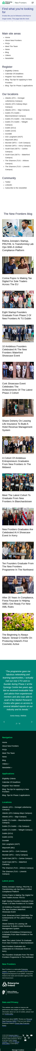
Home (7, 37)
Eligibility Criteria (11, 71)
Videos (8, 55)
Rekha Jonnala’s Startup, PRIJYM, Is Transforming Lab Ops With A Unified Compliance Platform (17, 889)
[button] (33, 3)
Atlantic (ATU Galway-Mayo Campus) (17, 813)
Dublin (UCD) (10, 131)
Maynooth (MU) (11, 140)
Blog (7, 52)
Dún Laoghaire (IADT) (14, 137)
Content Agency (14, 1043)
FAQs (7, 43)
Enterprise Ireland (13, 1035)
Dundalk (8, 134)
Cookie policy (9, 1014)
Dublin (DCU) (10, 128)
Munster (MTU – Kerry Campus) (18, 146)
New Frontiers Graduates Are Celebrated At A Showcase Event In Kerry (16, 948)
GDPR (16, 1019)
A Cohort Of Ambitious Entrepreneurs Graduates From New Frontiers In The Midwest (17, 934)
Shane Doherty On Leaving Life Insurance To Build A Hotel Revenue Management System (16, 926)
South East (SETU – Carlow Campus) (17, 858)
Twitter (7, 182)
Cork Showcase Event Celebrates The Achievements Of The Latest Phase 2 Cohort (17, 917)
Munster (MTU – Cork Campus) (17, 143)
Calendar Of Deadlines (14, 74)
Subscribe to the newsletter (16, 188)
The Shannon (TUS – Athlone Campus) (18, 868)
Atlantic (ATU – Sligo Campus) (17, 110)
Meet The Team (11, 46)
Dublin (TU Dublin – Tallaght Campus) (17, 830)
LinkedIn (8, 185)
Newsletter (9, 58)
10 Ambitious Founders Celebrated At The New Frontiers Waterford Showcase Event (17, 909)
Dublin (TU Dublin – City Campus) (18, 119)
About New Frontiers (13, 40)
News (7, 49)
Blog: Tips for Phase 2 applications (19, 86)
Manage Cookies (18, 1050)
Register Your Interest (13, 77)
